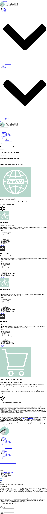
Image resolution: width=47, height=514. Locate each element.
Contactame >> (3, 121)
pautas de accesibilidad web (27, 418)
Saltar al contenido (3, 1)
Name (1, 506)
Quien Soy (7, 118)
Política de (32, 494)
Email (1, 507)
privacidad (36, 494)
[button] (25, 37)
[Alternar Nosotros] (6, 139)
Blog (3, 66)
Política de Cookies (43, 494)
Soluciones (4, 9)
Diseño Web (4, 440)
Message (2, 512)
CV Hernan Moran (8, 119)
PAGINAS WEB (15, 488)
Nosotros (4, 445)
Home (3, 8)
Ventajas (4, 10)
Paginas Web (7, 62)
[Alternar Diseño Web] (8, 133)
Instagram (4, 65)
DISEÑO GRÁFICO (33, 489)
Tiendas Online (8, 64)
